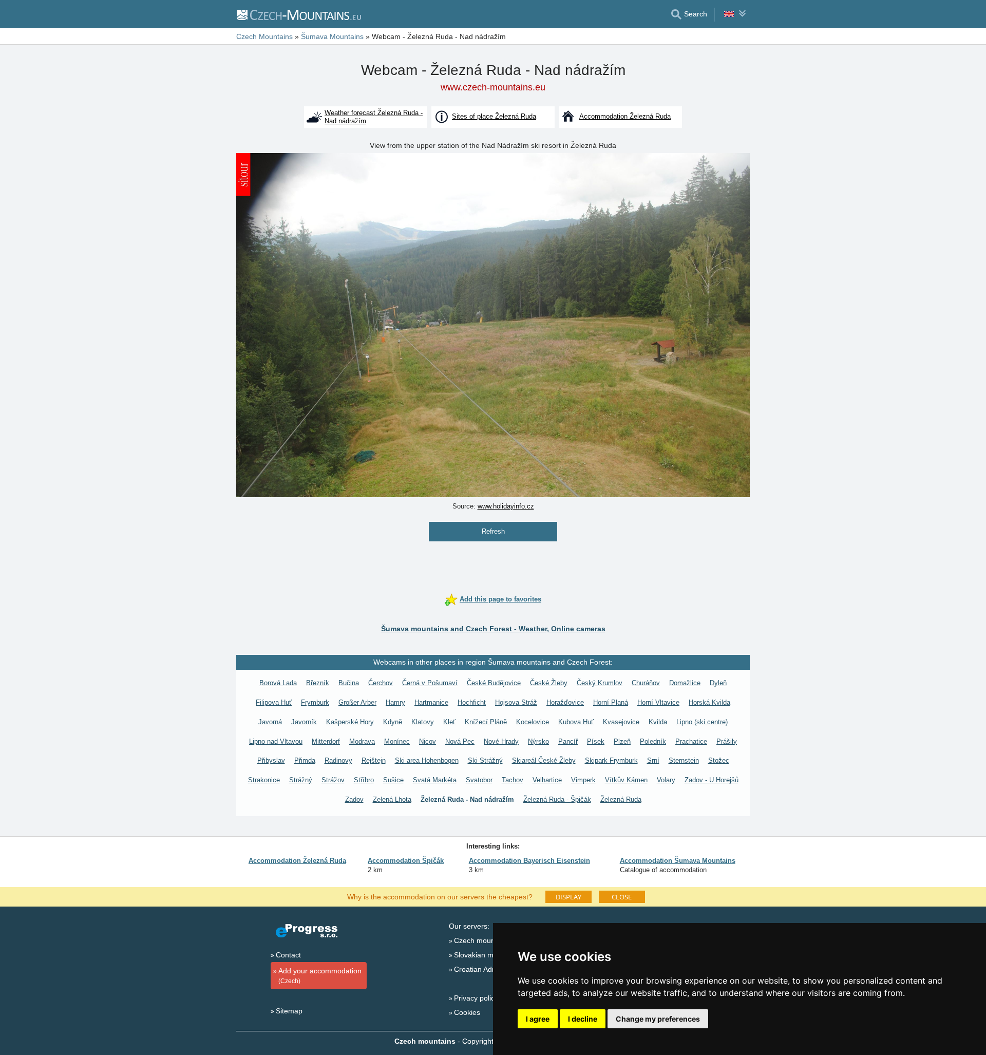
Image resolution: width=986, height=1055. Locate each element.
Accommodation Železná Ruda (297, 860)
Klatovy (422, 722)
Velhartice (547, 780)
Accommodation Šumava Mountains (677, 860)
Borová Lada (278, 683)
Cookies (467, 1012)
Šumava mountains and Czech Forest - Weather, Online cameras (493, 629)
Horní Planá (610, 702)
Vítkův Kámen (626, 780)
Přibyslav (271, 760)
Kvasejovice (621, 722)
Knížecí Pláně (486, 722)
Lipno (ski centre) (702, 722)
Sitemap (289, 1011)
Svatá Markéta (435, 780)
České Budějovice (494, 683)
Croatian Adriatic (480, 969)
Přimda (304, 760)
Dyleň (718, 683)
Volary (666, 780)
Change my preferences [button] (658, 1018)
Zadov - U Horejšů (711, 780)
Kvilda (658, 722)
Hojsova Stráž (516, 702)
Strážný (300, 780)
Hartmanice (431, 702)
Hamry (395, 702)
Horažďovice (565, 702)
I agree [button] (537, 1018)
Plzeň (622, 741)
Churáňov (646, 683)
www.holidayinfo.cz (506, 506)
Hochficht (472, 702)
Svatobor (479, 780)
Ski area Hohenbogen (427, 760)
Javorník (304, 722)
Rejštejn (374, 760)
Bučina (348, 683)
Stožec (718, 760)
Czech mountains (482, 940)
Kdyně (392, 722)
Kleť (449, 722)
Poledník (653, 741)
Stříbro (364, 780)
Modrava (362, 741)
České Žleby (548, 683)
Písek (595, 741)
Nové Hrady (501, 741)
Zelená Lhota (392, 799)
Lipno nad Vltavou (275, 741)
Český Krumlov (599, 683)
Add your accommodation (320, 976)
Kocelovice (532, 722)
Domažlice (684, 683)
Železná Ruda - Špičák (557, 799)
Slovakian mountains (487, 955)
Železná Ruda (620, 799)
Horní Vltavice (658, 702)
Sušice (393, 780)
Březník (317, 683)
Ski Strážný (485, 760)
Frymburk (315, 702)
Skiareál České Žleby (544, 760)
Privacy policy (476, 998)
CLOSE (622, 896)
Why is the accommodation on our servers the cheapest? (440, 896)
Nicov (427, 741)
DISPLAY (568, 896)
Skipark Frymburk (611, 760)
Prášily (726, 741)
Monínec (397, 741)
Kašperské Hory (350, 722)
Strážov (333, 780)
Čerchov (380, 683)
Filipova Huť (274, 702)
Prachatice (691, 741)
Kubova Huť (576, 722)
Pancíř (568, 741)
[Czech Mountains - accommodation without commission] (298, 14)
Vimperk (583, 780)
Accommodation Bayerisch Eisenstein (529, 860)
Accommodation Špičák (406, 860)
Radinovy (338, 760)
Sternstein (684, 760)
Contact (288, 955)
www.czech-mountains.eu (493, 87)
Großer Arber (357, 702)
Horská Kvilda (709, 702)
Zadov (354, 799)
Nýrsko (538, 741)
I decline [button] (582, 1018)
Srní (653, 760)
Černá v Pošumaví (430, 683)
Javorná (270, 722)
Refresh (493, 531)
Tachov (512, 780)
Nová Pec (460, 741)
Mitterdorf (326, 741)
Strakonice (264, 780)
